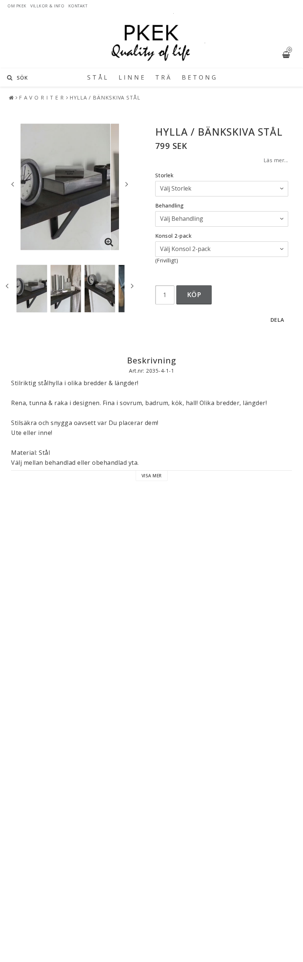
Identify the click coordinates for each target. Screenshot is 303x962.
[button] (109, 242)
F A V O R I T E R (41, 97)
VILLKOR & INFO (47, 5)
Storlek (164, 175)
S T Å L (97, 77)
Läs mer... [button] (275, 160)
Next (126, 184)
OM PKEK (17, 5)
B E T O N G (199, 77)
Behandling (169, 205)
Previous (12, 184)
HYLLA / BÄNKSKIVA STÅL (104, 97)
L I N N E (131, 77)
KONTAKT (78, 5)
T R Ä (163, 77)
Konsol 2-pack (173, 235)
